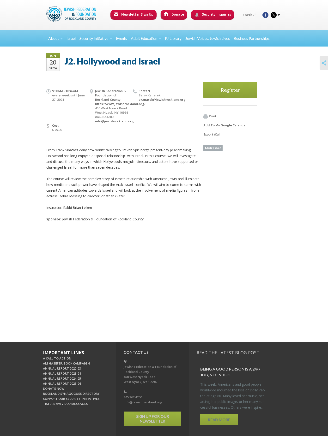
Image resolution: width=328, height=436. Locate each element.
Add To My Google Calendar (225, 125)
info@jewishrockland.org (114, 121)
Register (230, 90)
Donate (177, 14)
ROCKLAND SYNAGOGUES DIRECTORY (71, 393)
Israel (71, 38)
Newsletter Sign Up (136, 14)
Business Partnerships (252, 38)
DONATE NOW (53, 388)
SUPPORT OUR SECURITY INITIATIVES (71, 398)
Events (121, 38)
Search (247, 15)
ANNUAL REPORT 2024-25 (62, 378)
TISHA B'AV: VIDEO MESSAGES (65, 403)
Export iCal (211, 134)
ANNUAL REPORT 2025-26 (62, 383)
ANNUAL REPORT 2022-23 (62, 368)
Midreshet (213, 148)
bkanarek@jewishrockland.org (162, 99)
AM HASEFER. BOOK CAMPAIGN (66, 363)
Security (93, 38)
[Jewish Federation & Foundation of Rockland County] (71, 14)
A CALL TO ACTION (57, 358)
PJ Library (173, 38)
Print (212, 116)
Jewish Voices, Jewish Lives (207, 38)
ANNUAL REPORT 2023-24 (62, 373)
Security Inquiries (216, 14)
